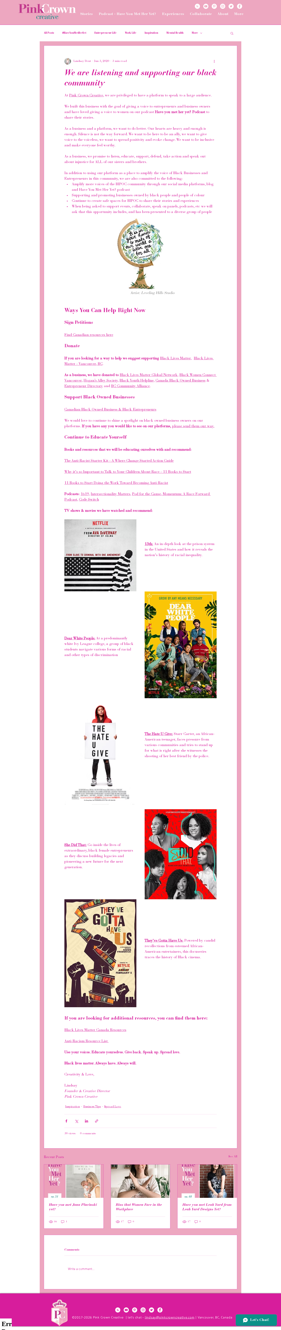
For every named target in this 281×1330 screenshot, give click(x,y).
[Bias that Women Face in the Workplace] (140, 1181)
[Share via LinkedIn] (86, 1121)
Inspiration (151, 33)
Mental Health (174, 33)
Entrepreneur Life (105, 33)
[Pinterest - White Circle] (214, 6)
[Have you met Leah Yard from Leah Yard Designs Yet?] (207, 1181)
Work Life (130, 33)
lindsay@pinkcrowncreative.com (170, 1317)
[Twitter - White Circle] (231, 6)
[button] (232, 33)
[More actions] (214, 61)
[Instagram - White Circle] (222, 6)
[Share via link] (97, 1121)
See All (233, 1156)
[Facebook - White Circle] (239, 6)
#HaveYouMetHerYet (74, 33)
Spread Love (112, 1106)
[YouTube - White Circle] (205, 6)
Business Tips (92, 1106)
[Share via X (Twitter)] (76, 1121)
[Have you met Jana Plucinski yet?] (73, 1181)
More (195, 33)
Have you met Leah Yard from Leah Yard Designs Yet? (207, 1207)
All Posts (49, 33)
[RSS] (197, 6)
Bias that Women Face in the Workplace (139, 1207)
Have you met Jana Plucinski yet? (73, 1207)
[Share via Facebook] (66, 1121)
